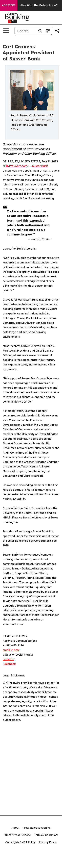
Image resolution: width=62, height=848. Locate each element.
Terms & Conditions (46, 835)
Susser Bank (40, 166)
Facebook (9, 664)
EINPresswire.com (15, 166)
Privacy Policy (48, 842)
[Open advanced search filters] (48, 31)
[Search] (40, 31)
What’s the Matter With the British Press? (29, 5)
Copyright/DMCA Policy (20, 842)
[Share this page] (57, 30)
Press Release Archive (37, 827)
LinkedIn (8, 659)
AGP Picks (8, 5)
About (15, 827)
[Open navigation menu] (6, 30)
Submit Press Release (17, 835)
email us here (11, 650)
